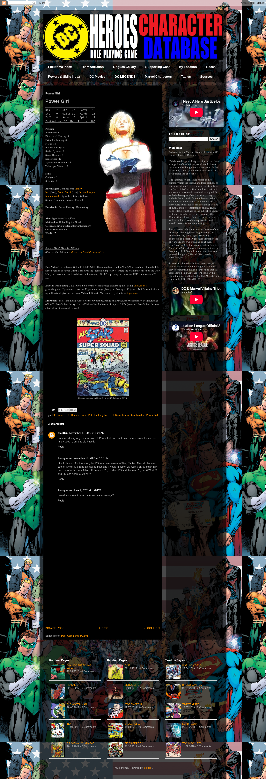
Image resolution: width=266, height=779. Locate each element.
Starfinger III (133, 704)
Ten (69, 724)
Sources (206, 76)
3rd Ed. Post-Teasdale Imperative (86, 252)
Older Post (152, 628)
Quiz (127, 665)
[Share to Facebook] (71, 410)
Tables (186, 76)
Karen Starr (128, 415)
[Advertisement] (102, 593)
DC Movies (97, 76)
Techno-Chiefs (192, 743)
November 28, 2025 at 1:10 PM (90, 458)
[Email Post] (53, 409)
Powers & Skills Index (64, 76)
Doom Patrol (64, 192)
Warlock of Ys (192, 665)
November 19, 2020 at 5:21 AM (86, 433)
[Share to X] (68, 410)
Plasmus (72, 685)
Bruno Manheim (192, 685)
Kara (118, 415)
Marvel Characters (158, 76)
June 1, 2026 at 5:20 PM (87, 490)
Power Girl (152, 415)
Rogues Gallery (124, 67)
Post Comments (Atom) (74, 635)
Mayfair (140, 415)
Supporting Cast (157, 67)
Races (211, 67)
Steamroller (133, 724)
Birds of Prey (134, 743)
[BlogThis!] (64, 410)
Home (103, 628)
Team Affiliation (92, 67)
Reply (61, 446)
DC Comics (58, 415)
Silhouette (132, 685)
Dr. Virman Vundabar (80, 743)
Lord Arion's (140, 285)
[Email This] (60, 410)
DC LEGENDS (125, 76)
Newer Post (54, 628)
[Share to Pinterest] (75, 410)
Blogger (148, 767)
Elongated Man (77, 704)
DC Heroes (73, 415)
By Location (188, 67)
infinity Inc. (102, 415)
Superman (132, 293)
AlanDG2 (63, 433)
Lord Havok (189, 724)
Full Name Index (60, 67)
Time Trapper (190, 704)
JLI (112, 415)
